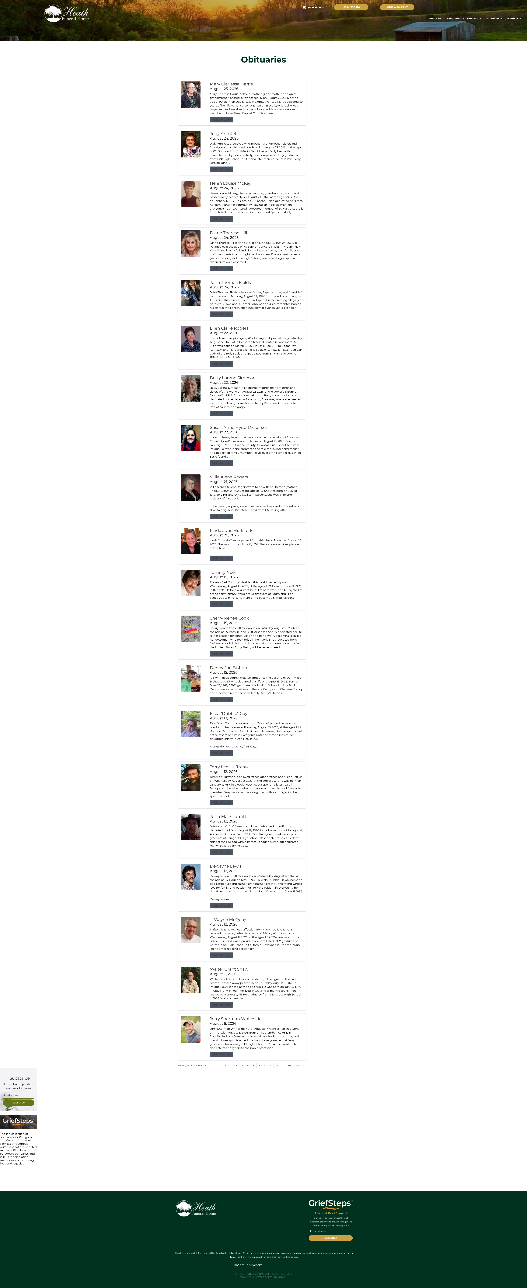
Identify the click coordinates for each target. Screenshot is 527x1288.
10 (277, 1065)
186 (297, 1065)
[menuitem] (437, 18)
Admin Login (281, 1277)
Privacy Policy (247, 1277)
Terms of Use (264, 1277)
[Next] (303, 1065)
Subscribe (18, 1102)
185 (289, 1065)
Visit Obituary (221, 119)
